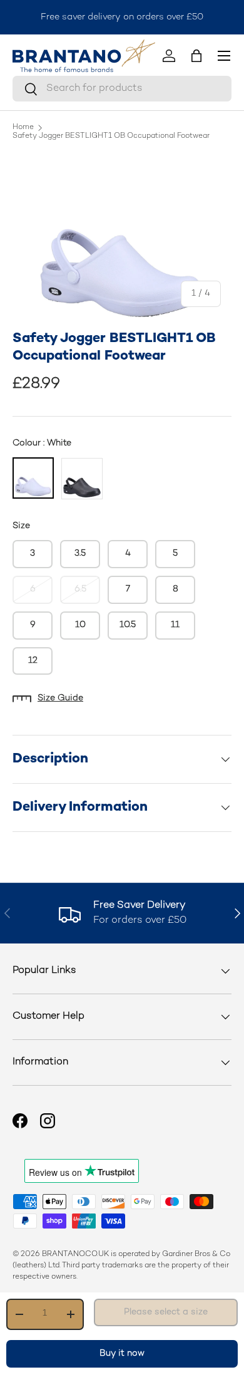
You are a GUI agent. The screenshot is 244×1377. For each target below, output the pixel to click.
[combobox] (122, 88)
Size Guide (60, 698)
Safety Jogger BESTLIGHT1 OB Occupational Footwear (111, 136)
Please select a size (166, 1312)
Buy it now (122, 1353)
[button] (196, 56)
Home (23, 128)
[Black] (82, 478)
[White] (33, 478)
